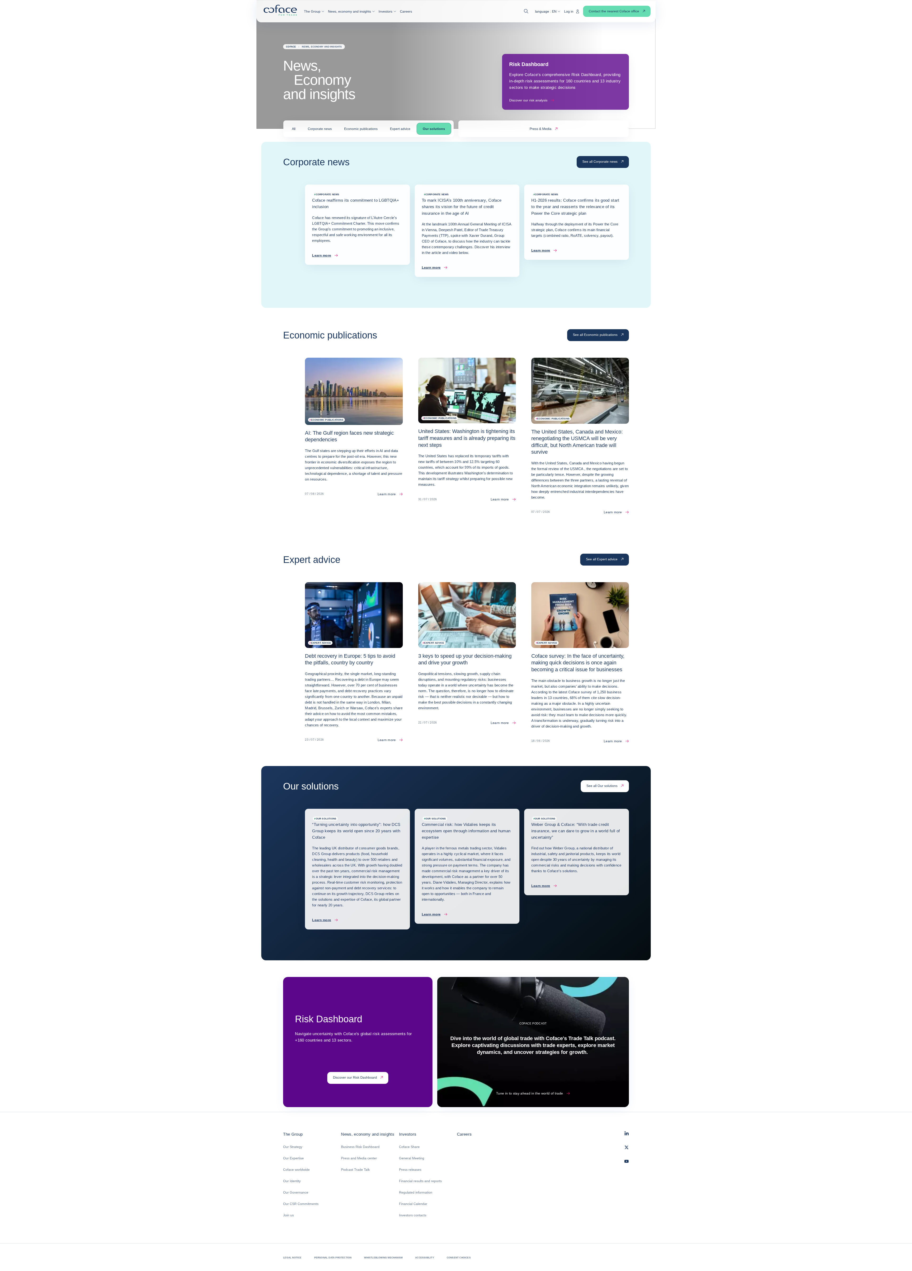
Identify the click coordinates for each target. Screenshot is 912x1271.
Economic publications (361, 129)
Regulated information (415, 1192)
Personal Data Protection (333, 1257)
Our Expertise (293, 1158)
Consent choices (459, 1257)
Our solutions (434, 129)
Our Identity (292, 1181)
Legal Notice (292, 1257)
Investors (407, 1134)
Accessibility (424, 1257)
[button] (314, 11)
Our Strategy (292, 1147)
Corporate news (320, 129)
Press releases (410, 1169)
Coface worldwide (296, 1169)
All (293, 129)
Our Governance (295, 1192)
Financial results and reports (420, 1181)
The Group (293, 1134)
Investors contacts (412, 1215)
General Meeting (411, 1158)
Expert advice (400, 129)
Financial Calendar (413, 1204)
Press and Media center (359, 1158)
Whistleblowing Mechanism (383, 1257)
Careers (464, 1134)
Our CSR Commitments (300, 1204)
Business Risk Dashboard (360, 1147)
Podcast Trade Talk (355, 1169)
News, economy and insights (367, 1134)
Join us (288, 1215)
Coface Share (409, 1147)
